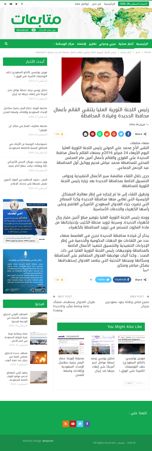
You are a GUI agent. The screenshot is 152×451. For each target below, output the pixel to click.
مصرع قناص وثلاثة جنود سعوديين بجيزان (127, 304)
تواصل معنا (82, 3)
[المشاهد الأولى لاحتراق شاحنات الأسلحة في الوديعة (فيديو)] (38, 318)
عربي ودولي (107, 44)
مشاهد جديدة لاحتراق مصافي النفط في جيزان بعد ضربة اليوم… (16, 356)
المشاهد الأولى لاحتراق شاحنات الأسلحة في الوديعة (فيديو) (15, 318)
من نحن (96, 3)
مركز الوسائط (65, 44)
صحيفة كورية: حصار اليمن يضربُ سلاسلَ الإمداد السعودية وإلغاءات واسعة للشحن (25, 110)
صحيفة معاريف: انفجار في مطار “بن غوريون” (28, 127)
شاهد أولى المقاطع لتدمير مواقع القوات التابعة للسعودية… (17, 376)
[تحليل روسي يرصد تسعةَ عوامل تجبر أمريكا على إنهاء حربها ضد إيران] (101, 344)
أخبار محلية (126, 44)
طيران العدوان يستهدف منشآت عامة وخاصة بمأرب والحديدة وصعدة (74, 306)
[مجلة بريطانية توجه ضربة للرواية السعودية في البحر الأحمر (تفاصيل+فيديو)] (38, 338)
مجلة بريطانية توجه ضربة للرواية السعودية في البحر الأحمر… (16, 337)
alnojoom (47, 441)
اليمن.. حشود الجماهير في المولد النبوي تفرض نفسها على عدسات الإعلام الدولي (25, 183)
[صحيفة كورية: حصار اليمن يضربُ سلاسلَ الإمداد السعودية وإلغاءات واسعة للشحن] (70, 344)
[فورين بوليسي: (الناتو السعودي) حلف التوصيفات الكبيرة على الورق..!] (131, 344)
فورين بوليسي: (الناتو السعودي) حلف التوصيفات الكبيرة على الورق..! (26, 74)
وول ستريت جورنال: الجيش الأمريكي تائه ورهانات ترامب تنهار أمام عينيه (27, 163)
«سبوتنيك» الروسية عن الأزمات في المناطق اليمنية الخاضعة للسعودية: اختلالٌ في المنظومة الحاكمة (28, 147)
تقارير (92, 44)
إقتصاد (81, 44)
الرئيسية (109, 3)
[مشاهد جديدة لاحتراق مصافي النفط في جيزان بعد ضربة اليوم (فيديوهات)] (38, 357)
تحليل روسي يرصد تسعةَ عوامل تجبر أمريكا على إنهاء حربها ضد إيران (27, 92)
